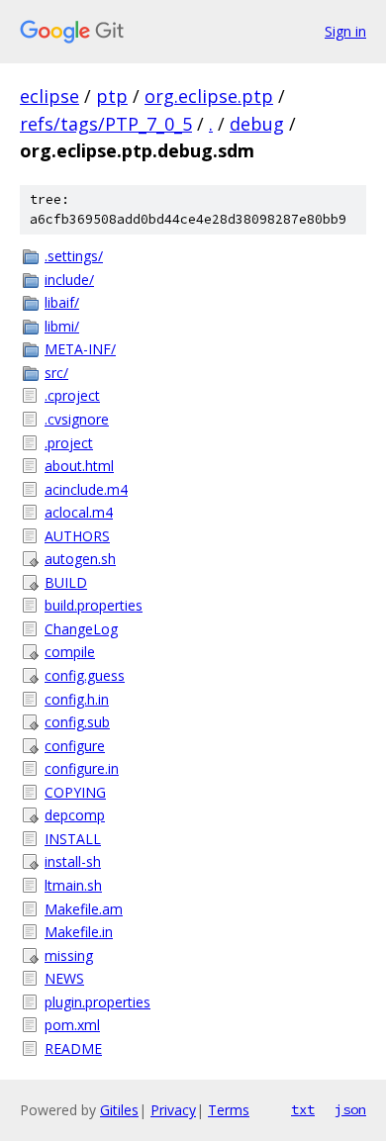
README (73, 1048)
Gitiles (119, 1109)
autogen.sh (80, 558)
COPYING (75, 792)
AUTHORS (77, 535)
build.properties (94, 605)
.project (69, 442)
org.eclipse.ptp (209, 96)
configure (75, 745)
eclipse (49, 96)
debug (257, 124)
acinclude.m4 (86, 489)
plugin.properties (97, 1002)
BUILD (66, 582)
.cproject (72, 395)
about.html (79, 465)
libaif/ (62, 302)
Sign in (345, 31)
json (350, 1109)
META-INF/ (80, 348)
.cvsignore (77, 419)
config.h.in (77, 699)
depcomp (75, 815)
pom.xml (72, 1024)
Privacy (173, 1109)
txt (303, 1109)
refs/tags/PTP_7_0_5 (106, 124)
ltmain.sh (73, 885)
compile (70, 651)
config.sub (77, 722)
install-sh (73, 861)
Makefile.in (79, 931)
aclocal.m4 (79, 512)
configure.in (82, 768)
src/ (56, 372)
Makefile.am (84, 909)
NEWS (64, 978)
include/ (69, 279)
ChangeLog (81, 628)
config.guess (85, 675)
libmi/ (62, 326)
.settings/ (74, 255)
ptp (112, 96)
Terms (228, 1109)
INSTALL (73, 838)
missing (69, 955)
